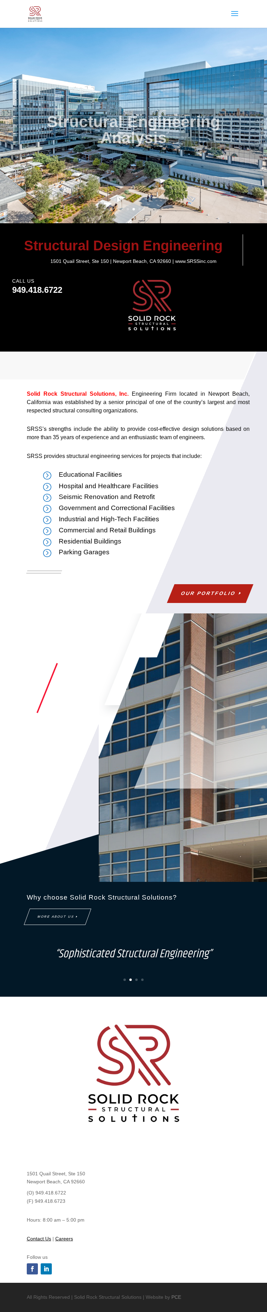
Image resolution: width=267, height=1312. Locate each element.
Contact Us (39, 1238)
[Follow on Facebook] (32, 1268)
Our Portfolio (208, 593)
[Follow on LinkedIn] (46, 1268)
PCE (176, 1297)
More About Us (56, 916)
